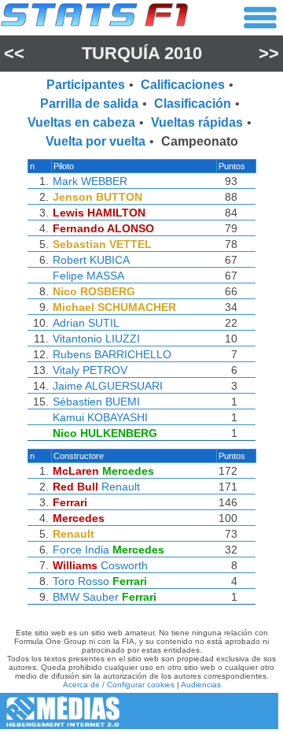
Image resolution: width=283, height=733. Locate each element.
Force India (81, 549)
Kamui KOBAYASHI (100, 417)
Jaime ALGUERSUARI (108, 385)
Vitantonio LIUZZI (96, 338)
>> (269, 53)
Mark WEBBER (90, 181)
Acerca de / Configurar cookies (119, 684)
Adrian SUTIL (86, 323)
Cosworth (124, 565)
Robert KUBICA (91, 260)
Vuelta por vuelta (95, 141)
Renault (120, 486)
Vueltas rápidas (197, 122)
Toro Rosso (81, 581)
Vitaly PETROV (90, 370)
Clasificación (192, 103)
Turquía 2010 (142, 53)
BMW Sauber (86, 596)
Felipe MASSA (88, 275)
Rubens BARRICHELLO (112, 354)
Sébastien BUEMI (96, 401)
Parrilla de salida (89, 103)
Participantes (85, 84)
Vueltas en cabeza (81, 122)
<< (14, 53)
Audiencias (201, 684)
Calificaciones (183, 84)
